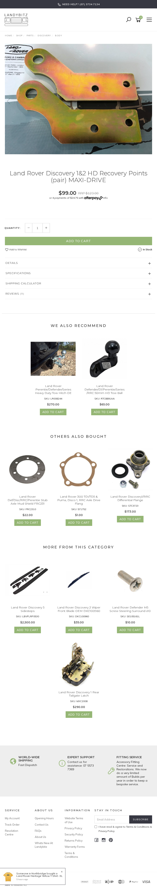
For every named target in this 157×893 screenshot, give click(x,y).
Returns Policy (74, 840)
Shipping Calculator (23, 283)
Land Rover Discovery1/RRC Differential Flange (130, 498)
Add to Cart (78, 241)
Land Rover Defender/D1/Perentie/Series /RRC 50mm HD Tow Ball (104, 389)
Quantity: (12, 228)
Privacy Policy (73, 828)
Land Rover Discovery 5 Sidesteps (27, 609)
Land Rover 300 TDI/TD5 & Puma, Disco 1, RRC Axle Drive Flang (78, 500)
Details (12, 262)
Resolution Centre (11, 832)
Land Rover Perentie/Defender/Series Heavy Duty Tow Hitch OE (53, 389)
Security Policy (74, 834)
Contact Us (41, 824)
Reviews (15, 293)
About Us (40, 837)
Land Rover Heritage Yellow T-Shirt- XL (39, 875)
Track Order (12, 824)
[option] (78, 99)
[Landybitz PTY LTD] (17, 20)
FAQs (38, 830)
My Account (12, 818)
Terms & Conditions (71, 854)
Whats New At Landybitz (44, 844)
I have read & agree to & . (125, 829)
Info (105, 197)
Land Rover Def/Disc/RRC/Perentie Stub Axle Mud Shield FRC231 (28, 500)
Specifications (18, 273)
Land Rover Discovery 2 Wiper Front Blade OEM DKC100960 (78, 609)
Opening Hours (44, 818)
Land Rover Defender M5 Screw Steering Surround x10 (130, 609)
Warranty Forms (75, 846)
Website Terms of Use (74, 820)
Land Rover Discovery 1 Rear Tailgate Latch (78, 694)
